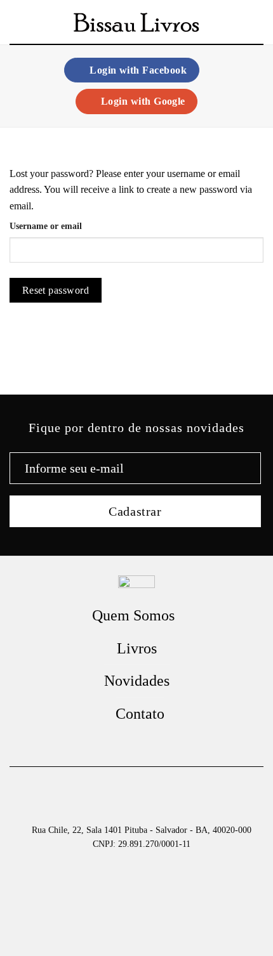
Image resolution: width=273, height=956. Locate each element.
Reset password (56, 290)
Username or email (46, 226)
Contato (140, 713)
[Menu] (17, 21)
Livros (137, 648)
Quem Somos (133, 615)
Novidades (137, 680)
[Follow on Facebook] (136, 741)
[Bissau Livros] (136, 22)
